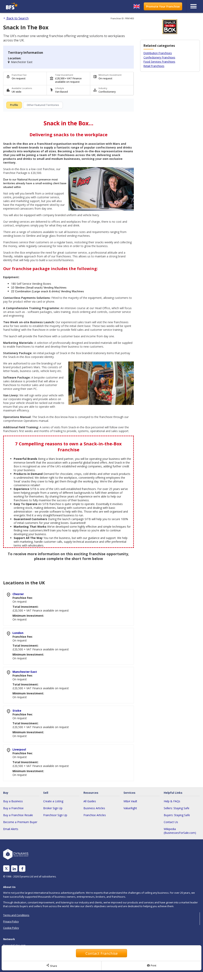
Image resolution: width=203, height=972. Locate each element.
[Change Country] (136, 6)
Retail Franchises (154, 66)
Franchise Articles (94, 815)
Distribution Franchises (158, 53)
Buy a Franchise (13, 808)
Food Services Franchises (159, 61)
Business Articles (94, 808)
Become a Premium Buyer (20, 822)
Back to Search (16, 18)
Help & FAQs (172, 801)
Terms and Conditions (16, 915)
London (17, 633)
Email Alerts (10, 829)
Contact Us (171, 822)
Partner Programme (15, 959)
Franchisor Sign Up (55, 815)
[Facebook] (22, 868)
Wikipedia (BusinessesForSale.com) (180, 831)
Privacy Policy (11, 921)
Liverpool (19, 749)
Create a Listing (53, 801)
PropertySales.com (14, 945)
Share (51, 965)
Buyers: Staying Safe (177, 815)
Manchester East (24, 672)
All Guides (89, 801)
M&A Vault (130, 801)
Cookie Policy (11, 928)
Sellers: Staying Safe (176, 808)
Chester (18, 594)
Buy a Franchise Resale (18, 815)
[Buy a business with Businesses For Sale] (29, 6)
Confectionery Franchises (159, 57)
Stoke (16, 710)
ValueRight (130, 808)
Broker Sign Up (52, 808)
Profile (14, 105)
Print (151, 965)
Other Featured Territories (43, 105)
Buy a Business (13, 801)
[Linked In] (14, 868)
